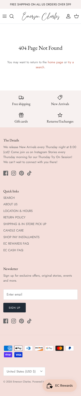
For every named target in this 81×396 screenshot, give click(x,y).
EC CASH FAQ (13, 250)
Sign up (14, 308)
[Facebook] (5, 173)
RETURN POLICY (14, 217)
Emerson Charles (22, 382)
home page (55, 62)
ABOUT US (10, 204)
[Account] (67, 16)
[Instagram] (13, 173)
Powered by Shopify (43, 382)
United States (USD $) (21, 371)
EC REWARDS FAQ (16, 243)
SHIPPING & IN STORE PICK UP (24, 224)
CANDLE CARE (13, 230)
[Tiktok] (29, 173)
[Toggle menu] (4, 16)
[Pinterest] (21, 173)
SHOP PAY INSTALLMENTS (21, 237)
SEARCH (9, 198)
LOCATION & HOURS (18, 211)
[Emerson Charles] (40, 16)
